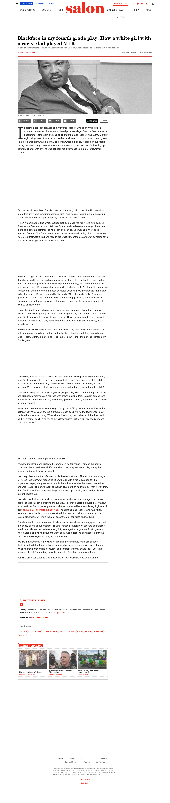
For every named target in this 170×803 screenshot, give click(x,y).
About (71, 759)
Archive (87, 762)
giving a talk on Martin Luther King (40, 510)
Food (60, 10)
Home (60, 759)
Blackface (23, 631)
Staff (81, 759)
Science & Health (116, 10)
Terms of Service (72, 762)
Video (148, 10)
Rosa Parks (98, 631)
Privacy (103, 759)
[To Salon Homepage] (85, 7)
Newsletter (120, 4)
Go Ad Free (100, 762)
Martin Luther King (66, 631)
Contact (92, 759)
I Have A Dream (50, 631)
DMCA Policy (85, 783)
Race (79, 631)
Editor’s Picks (35, 631)
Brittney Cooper (27, 53)
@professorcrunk (63, 613)
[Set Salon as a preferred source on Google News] (92, 121)
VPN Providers (85, 779)
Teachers (22, 636)
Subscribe (26, 4)
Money (135, 10)
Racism (87, 631)
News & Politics (27, 10)
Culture (46, 10)
